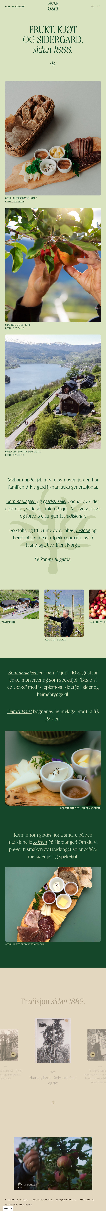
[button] (92, 6)
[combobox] (8, 1208)
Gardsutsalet (19, 712)
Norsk (6, 1208)
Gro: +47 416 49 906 (42, 1200)
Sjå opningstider (91, 807)
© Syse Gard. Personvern (18, 1204)
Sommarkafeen (23, 673)
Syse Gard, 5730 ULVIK (16, 1200)
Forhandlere (87, 1200)
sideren (40, 842)
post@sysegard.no (66, 1200)
